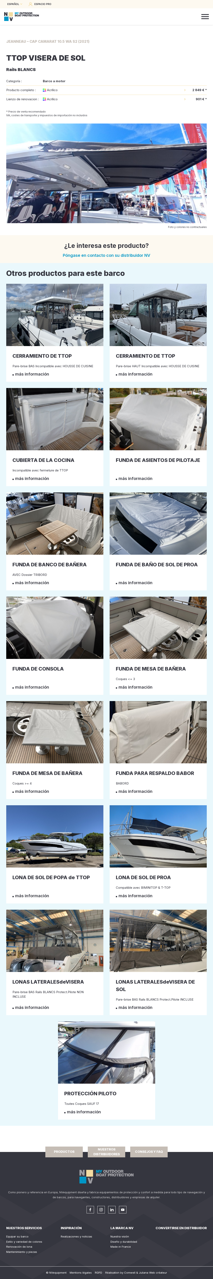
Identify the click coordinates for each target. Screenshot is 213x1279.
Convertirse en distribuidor (181, 1228)
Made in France (120, 1246)
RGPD (98, 1272)
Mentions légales (81, 1272)
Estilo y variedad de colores (24, 1241)
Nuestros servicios (24, 1228)
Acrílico (52, 90)
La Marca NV (122, 1228)
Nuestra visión (119, 1236)
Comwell (129, 1272)
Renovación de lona (19, 1246)
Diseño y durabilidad (123, 1241)
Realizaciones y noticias (76, 1236)
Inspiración (71, 1228)
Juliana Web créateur (153, 1272)
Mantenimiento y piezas (21, 1251)
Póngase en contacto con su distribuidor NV (106, 255)
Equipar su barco (17, 1236)
